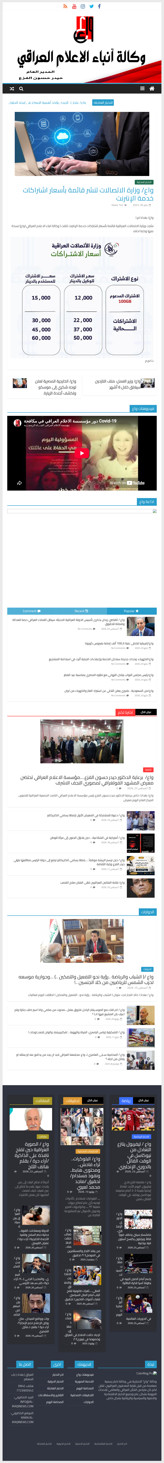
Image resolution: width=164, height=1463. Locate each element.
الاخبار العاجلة (55, 1388)
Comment (29, 611)
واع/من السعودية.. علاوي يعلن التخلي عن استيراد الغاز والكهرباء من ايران (109, 690)
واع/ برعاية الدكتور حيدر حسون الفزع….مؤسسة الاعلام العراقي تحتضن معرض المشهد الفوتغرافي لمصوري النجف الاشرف (87, 780)
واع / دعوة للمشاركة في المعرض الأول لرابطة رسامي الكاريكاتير (86, 815)
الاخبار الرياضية (141, 1136)
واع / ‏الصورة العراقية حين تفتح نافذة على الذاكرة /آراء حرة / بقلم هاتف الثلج (32, 1155)
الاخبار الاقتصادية (103, 1443)
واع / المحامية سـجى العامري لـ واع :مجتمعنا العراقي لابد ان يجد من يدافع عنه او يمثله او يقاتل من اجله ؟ (70, 1057)
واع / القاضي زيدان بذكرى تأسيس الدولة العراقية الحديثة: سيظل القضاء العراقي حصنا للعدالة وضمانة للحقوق (68, 622)
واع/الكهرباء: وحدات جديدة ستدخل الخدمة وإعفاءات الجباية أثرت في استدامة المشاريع (101, 659)
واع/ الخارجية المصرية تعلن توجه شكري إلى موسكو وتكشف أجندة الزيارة (55, 387)
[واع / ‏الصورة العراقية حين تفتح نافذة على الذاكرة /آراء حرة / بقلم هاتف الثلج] (31, 1110)
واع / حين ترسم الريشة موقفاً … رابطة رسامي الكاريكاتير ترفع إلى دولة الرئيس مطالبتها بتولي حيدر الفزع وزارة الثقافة (69, 862)
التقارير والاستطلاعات (51, 1395)
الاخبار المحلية (144, 182)
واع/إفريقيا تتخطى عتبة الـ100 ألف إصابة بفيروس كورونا (119, 643)
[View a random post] (12, 88)
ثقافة (148, 769)
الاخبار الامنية (82, 1443)
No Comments (85, 629)
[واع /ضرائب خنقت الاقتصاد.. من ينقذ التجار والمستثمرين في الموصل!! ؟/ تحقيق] (87, 1228)
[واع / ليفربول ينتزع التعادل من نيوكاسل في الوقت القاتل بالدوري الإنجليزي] (133, 1110)
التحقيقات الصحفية (88, 1151)
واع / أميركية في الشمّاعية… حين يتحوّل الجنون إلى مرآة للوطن (87, 837)
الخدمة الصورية (84, 1381)
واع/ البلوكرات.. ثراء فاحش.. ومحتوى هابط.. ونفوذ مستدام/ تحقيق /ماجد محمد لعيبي (85, 1172)
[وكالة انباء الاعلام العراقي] (152, 89)
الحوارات (147, 969)
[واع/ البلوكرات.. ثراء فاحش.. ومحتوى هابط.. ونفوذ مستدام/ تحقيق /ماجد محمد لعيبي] (82, 1110)
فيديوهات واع (85, 1374)
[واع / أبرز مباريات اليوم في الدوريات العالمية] (138, 1295)
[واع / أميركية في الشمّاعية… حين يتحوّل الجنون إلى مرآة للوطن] (141, 836)
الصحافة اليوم (85, 1388)
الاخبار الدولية (56, 1381)
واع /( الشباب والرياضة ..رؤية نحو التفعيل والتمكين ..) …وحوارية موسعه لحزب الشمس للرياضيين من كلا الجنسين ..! (86, 979)
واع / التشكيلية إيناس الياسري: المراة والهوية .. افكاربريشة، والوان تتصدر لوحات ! (76, 1032)
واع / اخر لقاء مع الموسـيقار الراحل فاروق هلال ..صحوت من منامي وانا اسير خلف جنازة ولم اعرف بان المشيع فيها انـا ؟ (70, 1012)
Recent (79, 611)
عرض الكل (146, 712)
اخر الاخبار (58, 1374)
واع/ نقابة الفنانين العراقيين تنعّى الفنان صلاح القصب (92, 882)
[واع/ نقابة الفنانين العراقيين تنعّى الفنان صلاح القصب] (141, 881)
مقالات (43, 1136)
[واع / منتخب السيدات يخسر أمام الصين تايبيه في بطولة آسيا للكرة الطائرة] (138, 1256)
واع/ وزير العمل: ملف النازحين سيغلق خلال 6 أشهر (118, 384)
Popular (129, 611)
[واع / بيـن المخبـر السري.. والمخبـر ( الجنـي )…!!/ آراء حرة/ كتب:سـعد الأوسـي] (36, 1256)
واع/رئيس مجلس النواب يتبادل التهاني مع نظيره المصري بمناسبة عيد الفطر (109, 675)
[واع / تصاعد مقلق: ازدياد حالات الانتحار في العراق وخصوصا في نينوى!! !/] (87, 1312)
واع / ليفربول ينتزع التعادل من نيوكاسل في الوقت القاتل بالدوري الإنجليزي (134, 1155)
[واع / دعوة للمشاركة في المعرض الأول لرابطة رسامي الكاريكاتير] (141, 813)
